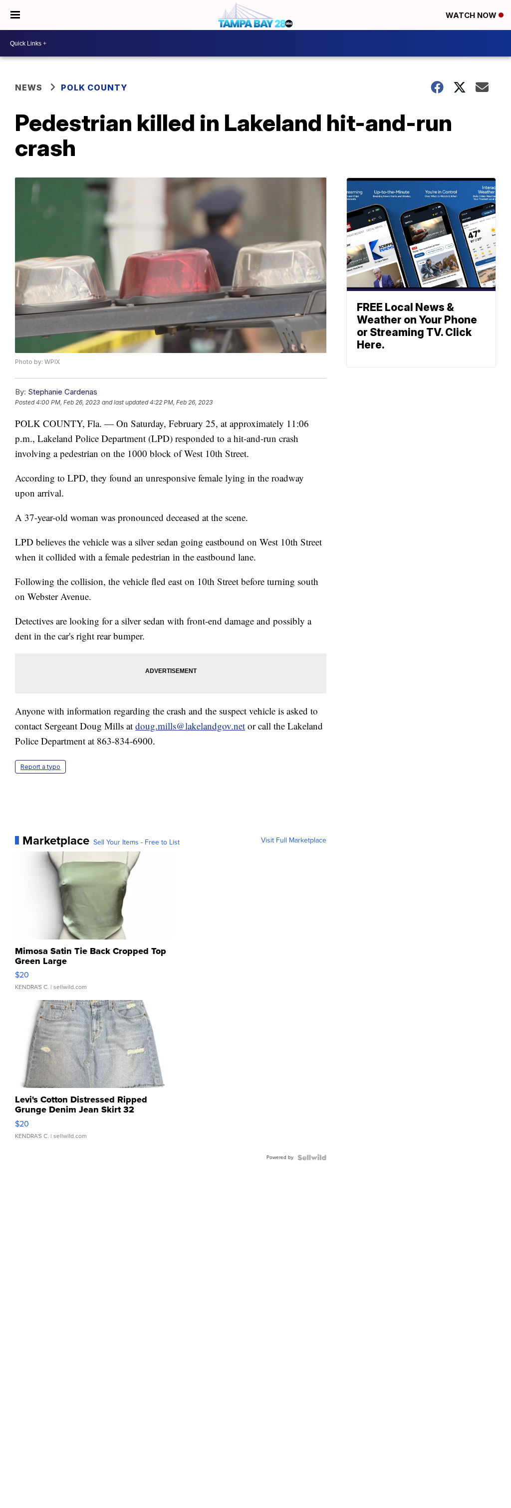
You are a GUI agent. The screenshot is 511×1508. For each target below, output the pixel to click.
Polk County (94, 87)
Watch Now (472, 15)
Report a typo (40, 766)
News (28, 87)
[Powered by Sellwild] (311, 1157)
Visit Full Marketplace (293, 840)
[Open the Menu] (15, 15)
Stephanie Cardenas (62, 391)
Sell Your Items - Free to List (136, 842)
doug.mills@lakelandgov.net (190, 726)
